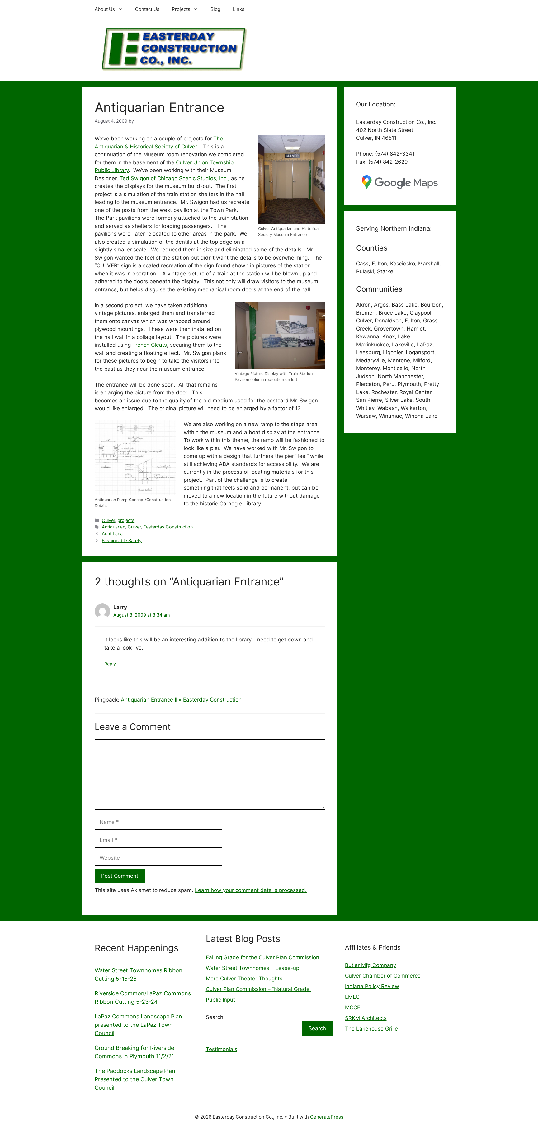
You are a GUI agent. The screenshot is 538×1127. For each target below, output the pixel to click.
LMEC (352, 997)
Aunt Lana (112, 533)
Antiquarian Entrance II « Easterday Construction (181, 700)
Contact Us (147, 9)
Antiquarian (113, 526)
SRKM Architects (366, 1018)
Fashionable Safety (122, 540)
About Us (105, 9)
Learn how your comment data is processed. (251, 890)
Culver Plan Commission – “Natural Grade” (258, 989)
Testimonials (221, 1049)
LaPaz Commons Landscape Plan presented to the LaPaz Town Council (138, 1024)
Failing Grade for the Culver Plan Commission (262, 957)
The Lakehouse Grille (371, 1029)
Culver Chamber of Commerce (383, 976)
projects (125, 520)
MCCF (352, 1007)
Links (238, 9)
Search (214, 1017)
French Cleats (149, 345)
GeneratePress (326, 1117)
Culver (108, 520)
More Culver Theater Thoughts (244, 978)
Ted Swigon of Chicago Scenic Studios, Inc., (175, 178)
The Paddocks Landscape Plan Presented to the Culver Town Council (135, 1079)
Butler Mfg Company (370, 965)
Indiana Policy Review (372, 986)
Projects (181, 9)
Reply (110, 663)
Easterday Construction (168, 526)
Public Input (220, 1000)
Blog (215, 9)
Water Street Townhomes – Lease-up (252, 968)
